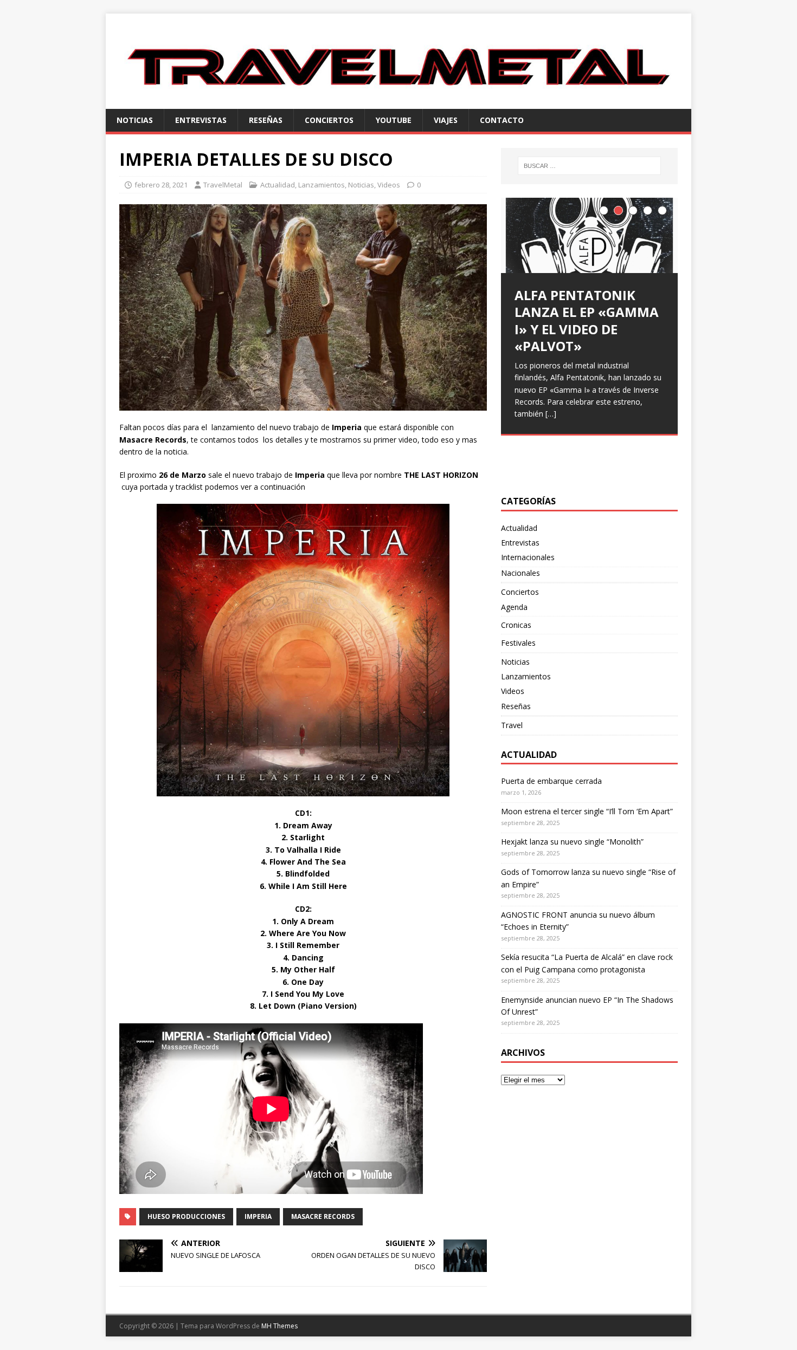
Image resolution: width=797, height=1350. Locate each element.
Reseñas (265, 120)
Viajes (446, 120)
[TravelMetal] (398, 102)
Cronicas (516, 625)
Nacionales (520, 573)
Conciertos (329, 120)
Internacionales (528, 557)
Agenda (514, 607)
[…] (550, 413)
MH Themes (279, 1325)
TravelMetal (222, 185)
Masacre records (323, 1216)
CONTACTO (502, 120)
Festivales (518, 643)
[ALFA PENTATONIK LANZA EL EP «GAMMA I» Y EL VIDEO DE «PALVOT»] (589, 235)
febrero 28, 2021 (161, 185)
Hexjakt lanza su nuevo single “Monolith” (572, 841)
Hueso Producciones (186, 1216)
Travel (512, 725)
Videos (388, 185)
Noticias (135, 120)
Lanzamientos (321, 185)
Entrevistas (201, 120)
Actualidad (277, 185)
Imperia (258, 1216)
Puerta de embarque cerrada (551, 781)
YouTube (394, 120)
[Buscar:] (589, 166)
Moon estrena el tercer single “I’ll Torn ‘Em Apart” (587, 811)
